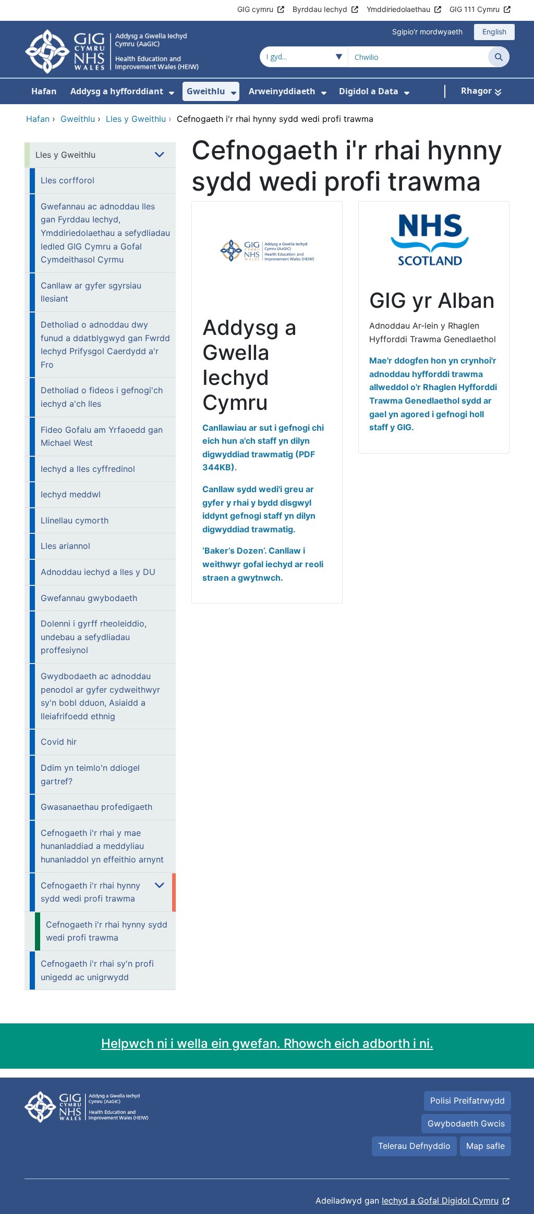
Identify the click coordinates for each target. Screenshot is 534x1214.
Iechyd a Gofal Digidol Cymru (440, 1200)
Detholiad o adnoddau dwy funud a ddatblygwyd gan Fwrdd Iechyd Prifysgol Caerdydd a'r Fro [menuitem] (105, 344)
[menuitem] (171, 93)
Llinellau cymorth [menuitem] (74, 520)
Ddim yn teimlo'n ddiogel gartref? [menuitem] (90, 774)
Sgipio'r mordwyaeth (427, 31)
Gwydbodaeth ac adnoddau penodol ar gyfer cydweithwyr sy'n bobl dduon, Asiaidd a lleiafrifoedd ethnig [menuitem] (100, 696)
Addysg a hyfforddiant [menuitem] (116, 91)
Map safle (485, 1146)
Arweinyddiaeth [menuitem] (282, 91)
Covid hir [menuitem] (59, 741)
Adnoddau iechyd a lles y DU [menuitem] (98, 572)
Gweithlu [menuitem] (206, 91)
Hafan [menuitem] (44, 91)
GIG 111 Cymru (475, 9)
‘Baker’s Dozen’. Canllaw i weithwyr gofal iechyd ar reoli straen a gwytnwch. (262, 563)
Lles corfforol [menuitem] (67, 180)
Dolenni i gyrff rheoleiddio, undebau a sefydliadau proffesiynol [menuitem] (94, 636)
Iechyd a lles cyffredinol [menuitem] (88, 469)
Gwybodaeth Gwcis (466, 1123)
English (494, 31)
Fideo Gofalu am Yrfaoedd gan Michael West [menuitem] (102, 436)
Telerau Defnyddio (414, 1146)
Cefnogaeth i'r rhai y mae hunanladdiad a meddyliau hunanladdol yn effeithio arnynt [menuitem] (102, 846)
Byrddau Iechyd (320, 9)
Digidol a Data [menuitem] (368, 91)
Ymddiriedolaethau (398, 9)
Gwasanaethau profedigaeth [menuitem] (96, 807)
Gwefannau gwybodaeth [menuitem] (89, 598)
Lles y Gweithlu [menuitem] (65, 154)
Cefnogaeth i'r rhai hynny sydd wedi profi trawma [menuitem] (90, 892)
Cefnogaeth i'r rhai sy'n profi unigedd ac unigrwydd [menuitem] (97, 970)
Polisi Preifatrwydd (467, 1100)
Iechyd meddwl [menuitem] (71, 494)
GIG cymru (255, 9)
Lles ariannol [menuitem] (65, 546)
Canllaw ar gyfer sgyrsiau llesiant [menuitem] (91, 292)
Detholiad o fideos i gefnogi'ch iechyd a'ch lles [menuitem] (102, 397)
